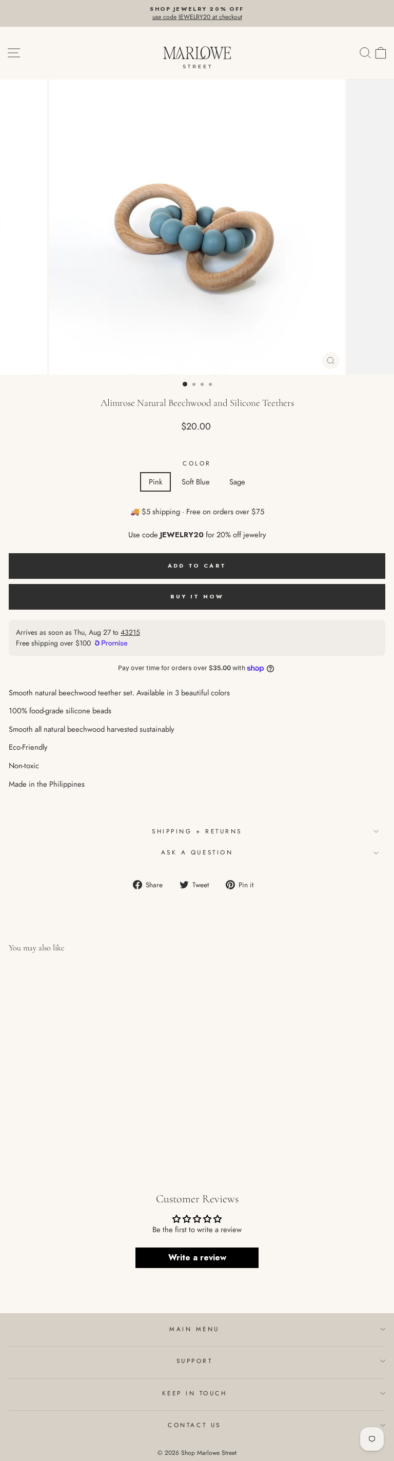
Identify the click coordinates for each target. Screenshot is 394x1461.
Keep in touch (194, 1393)
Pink (155, 482)
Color (197, 463)
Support (194, 1360)
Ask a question (197, 852)
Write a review (197, 1257)
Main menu (194, 1328)
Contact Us (194, 1424)
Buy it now (197, 596)
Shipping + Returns (197, 831)
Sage (237, 482)
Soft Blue (196, 482)
